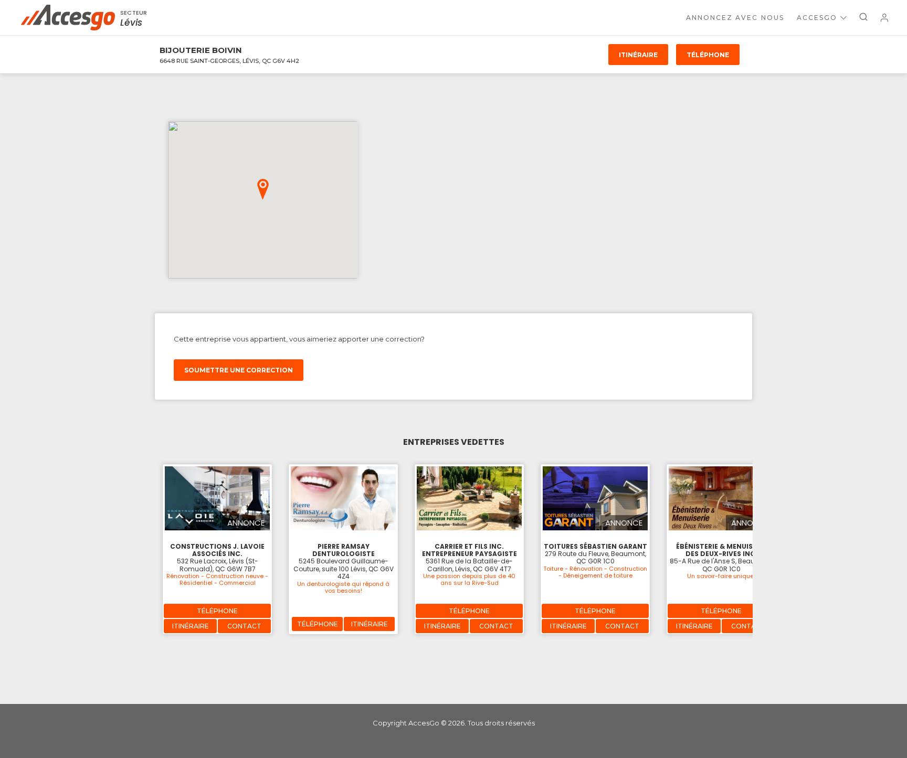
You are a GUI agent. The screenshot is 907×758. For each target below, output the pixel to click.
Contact (244, 626)
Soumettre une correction (238, 370)
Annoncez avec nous (735, 18)
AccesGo (817, 18)
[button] (262, 189)
